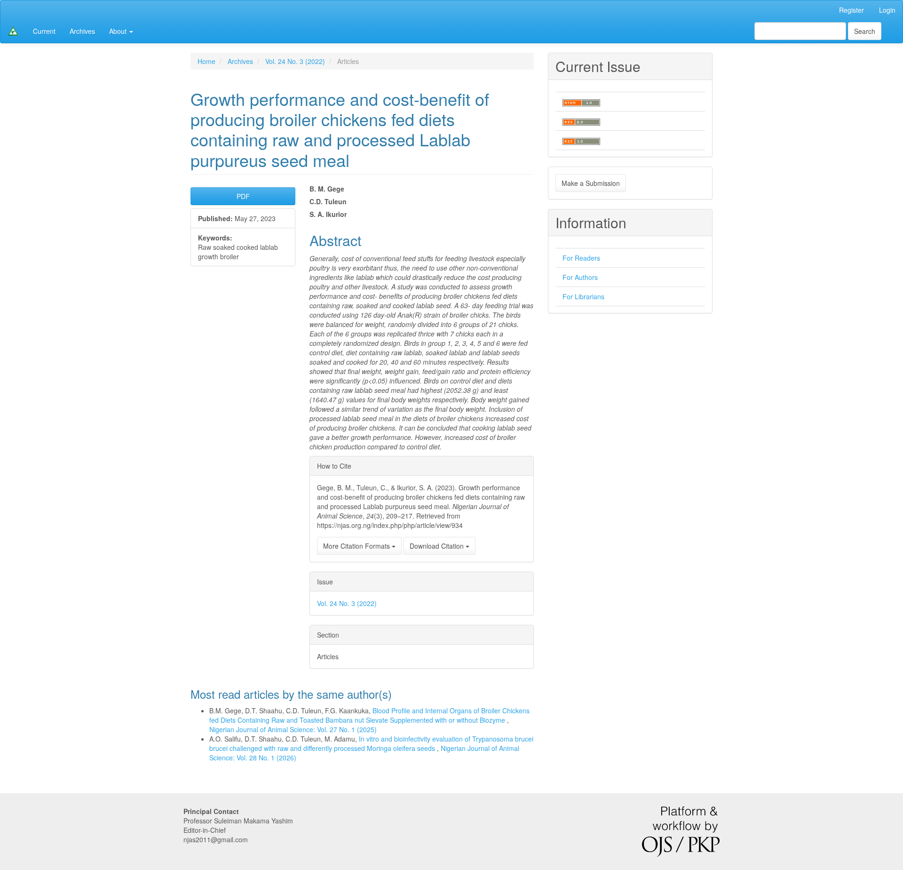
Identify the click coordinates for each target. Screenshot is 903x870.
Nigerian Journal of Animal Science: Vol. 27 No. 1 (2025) (293, 729)
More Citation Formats (357, 546)
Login (887, 10)
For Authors (580, 277)
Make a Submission (591, 183)
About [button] (118, 31)
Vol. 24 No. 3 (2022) (295, 61)
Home (206, 61)
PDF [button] (243, 196)
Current (44, 31)
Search (864, 31)
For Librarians (583, 296)
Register (851, 10)
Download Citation (438, 546)
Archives (82, 31)
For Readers (581, 258)
